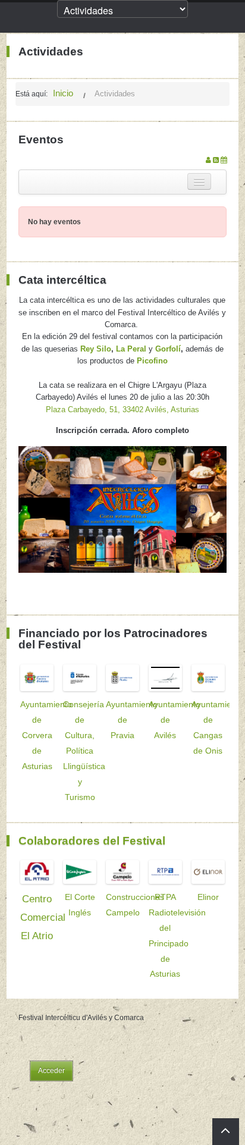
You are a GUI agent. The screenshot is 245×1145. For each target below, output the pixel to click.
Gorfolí (168, 348)
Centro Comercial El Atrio (42, 917)
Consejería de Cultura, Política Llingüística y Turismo (84, 750)
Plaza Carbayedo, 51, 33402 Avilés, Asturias (122, 409)
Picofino (152, 360)
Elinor (208, 897)
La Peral (131, 348)
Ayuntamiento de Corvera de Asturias (46, 735)
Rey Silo (95, 348)
